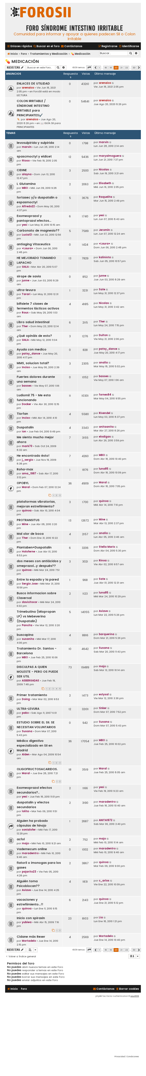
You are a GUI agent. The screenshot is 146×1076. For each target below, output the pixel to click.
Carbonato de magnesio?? (38, 230)
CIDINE (22, 170)
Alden (25, 754)
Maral (26, 487)
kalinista (105, 257)
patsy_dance (31, 353)
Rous (25, 312)
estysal (104, 694)
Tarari (26, 294)
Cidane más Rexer (31, 936)
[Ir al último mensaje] (113, 83)
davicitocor (29, 602)
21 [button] (121, 67)
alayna (27, 174)
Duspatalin (25, 427)
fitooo (26, 160)
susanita (28, 639)
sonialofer (29, 830)
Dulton (103, 335)
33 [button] (134, 67)
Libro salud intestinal (33, 322)
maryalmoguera (110, 156)
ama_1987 (29, 473)
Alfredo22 (28, 206)
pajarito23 (29, 871)
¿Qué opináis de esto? (34, 336)
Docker (26, 404)
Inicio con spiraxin (31, 918)
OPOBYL (23, 483)
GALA (25, 267)
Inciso (26, 367)
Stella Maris (107, 547)
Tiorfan (22, 413)
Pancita (27, 625)
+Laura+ (27, 248)
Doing (26, 699)
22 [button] (126, 67)
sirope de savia (29, 276)
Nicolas (104, 169)
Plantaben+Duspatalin (34, 547)
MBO (25, 188)
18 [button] (106, 67)
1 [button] (99, 67)
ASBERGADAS (30, 680)
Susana (104, 648)
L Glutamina (26, 184)
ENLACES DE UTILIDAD (33, 83)
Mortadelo (29, 941)
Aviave (103, 611)
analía (103, 362)
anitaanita (106, 427)
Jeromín (104, 230)
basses (27, 386)
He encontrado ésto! (33, 455)
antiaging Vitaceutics (33, 244)
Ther (25, 326)
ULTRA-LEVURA (28, 709)
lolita (25, 811)
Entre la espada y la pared (38, 579)
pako (25, 713)
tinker (103, 708)
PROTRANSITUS (28, 520)
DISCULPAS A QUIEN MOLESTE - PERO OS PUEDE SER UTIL (37, 672)
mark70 (27, 446)
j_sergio (27, 460)
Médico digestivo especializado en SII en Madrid (34, 745)
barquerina (106, 634)
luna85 (103, 469)
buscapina (25, 635)
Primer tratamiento (32, 695)
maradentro (107, 802)
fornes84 (105, 394)
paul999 (134, 996)
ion (24, 431)
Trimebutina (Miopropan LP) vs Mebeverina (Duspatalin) (36, 616)
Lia (101, 917)
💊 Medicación (22, 61)
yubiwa (27, 922)
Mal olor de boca (30, 534)
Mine (25, 524)
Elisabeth (105, 183)
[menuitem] (46, 46)
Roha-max (25, 469)
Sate (102, 289)
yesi (24, 225)
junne (25, 280)
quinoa (27, 510)
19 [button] (111, 67)
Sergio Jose (30, 583)
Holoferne (28, 551)
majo (102, 666)
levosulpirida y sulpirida (35, 143)
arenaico (28, 87)
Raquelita (105, 197)
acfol (21, 839)
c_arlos (104, 880)
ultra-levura (26, 290)
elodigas (105, 436)
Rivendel (104, 413)
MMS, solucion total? (33, 363)
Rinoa (103, 560)
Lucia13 (27, 235)
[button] (89, 67)
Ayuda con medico (31, 349)
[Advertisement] (73, 1026)
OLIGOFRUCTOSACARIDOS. (37, 769)
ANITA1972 (105, 820)
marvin (27, 147)
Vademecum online (32, 849)
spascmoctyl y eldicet (34, 156)
